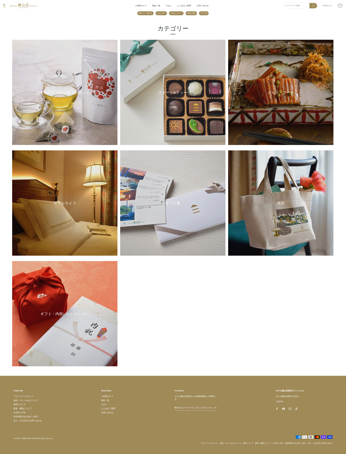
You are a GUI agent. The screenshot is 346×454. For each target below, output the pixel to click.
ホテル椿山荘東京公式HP (287, 396)
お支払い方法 (20, 412)
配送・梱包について (23, 408)
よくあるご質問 (184, 5)
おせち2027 (161, 13)
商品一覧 (156, 5)
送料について (20, 404)
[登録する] (215, 407)
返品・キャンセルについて (26, 400)
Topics (168, 5)
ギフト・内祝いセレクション (64, 314)
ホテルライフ (65, 203)
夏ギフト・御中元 (145, 13)
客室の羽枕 (191, 13)
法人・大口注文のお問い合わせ (28, 421)
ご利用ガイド (141, 5)
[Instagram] (290, 408)
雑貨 (281, 203)
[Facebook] (277, 408)
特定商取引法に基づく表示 (26, 416)
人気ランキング (176, 13)
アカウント (327, 5)
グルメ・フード (281, 93)
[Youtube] (283, 408)
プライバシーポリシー (24, 396)
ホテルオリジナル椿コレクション (64, 93)
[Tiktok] (296, 408)
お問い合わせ (203, 5)
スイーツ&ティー (172, 93)
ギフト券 (204, 13)
